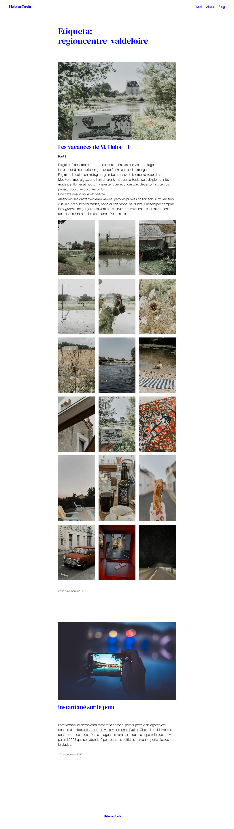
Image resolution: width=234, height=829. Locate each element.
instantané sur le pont (86, 707)
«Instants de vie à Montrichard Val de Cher (116, 729)
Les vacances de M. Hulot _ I (93, 147)
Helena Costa (20, 6)
